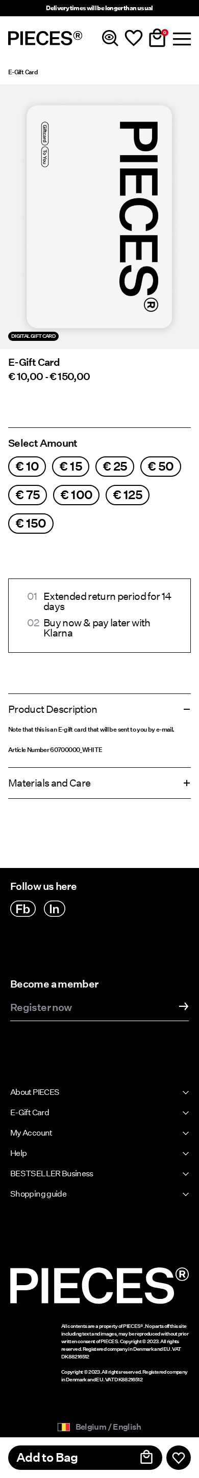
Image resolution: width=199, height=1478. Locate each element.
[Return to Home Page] (45, 38)
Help (18, 1153)
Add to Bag (47, 1457)
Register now (40, 1007)
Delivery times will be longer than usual (99, 8)
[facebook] (23, 909)
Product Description (52, 709)
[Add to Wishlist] (178, 1457)
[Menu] (180, 38)
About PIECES (34, 1092)
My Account (31, 1133)
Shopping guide (38, 1194)
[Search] (110, 38)
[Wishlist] (133, 38)
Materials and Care (49, 783)
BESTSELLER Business (51, 1173)
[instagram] (54, 909)
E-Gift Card (23, 72)
